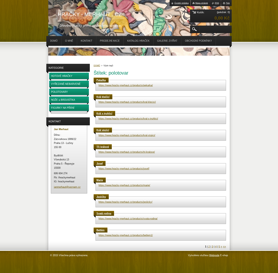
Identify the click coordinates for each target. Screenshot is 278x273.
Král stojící (102, 130)
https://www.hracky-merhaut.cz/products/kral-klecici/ (127, 102)
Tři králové (102, 146)
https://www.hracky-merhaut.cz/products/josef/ (124, 168)
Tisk (228, 3)
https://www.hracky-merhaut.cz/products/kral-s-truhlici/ (128, 118)
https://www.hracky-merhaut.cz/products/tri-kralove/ (127, 152)
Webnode (214, 255)
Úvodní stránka (181, 3)
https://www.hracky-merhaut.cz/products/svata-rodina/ (128, 218)
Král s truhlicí (104, 113)
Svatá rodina (103, 213)
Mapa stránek (201, 3)
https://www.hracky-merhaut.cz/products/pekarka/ (126, 85)
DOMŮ (97, 65)
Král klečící (102, 96)
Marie (99, 180)
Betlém (100, 230)
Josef (99, 163)
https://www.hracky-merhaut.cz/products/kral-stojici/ (127, 135)
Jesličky (101, 196)
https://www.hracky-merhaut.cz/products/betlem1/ (126, 235)
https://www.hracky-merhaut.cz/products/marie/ (124, 185)
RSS (217, 3)
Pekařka (101, 80)
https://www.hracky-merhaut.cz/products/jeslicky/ (125, 201)
